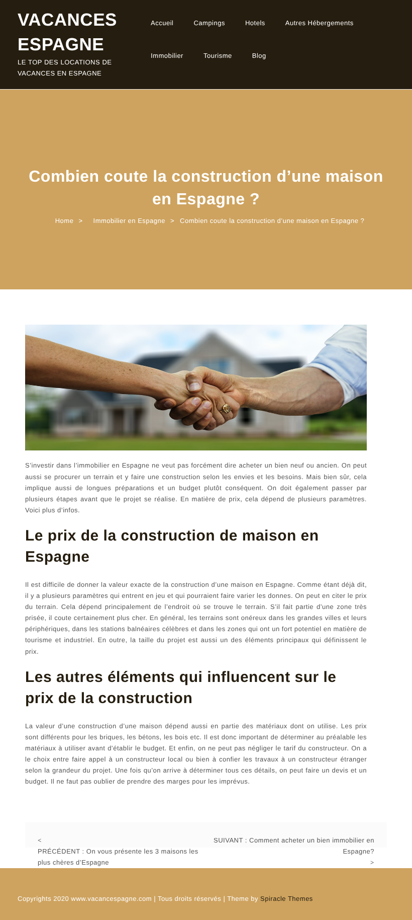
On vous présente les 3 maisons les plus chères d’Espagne (118, 857)
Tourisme (217, 55)
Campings (209, 23)
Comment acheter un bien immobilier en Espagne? (294, 845)
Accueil (162, 23)
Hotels (255, 23)
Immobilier (167, 55)
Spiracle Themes (286, 898)
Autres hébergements (319, 23)
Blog (259, 55)
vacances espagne (67, 32)
